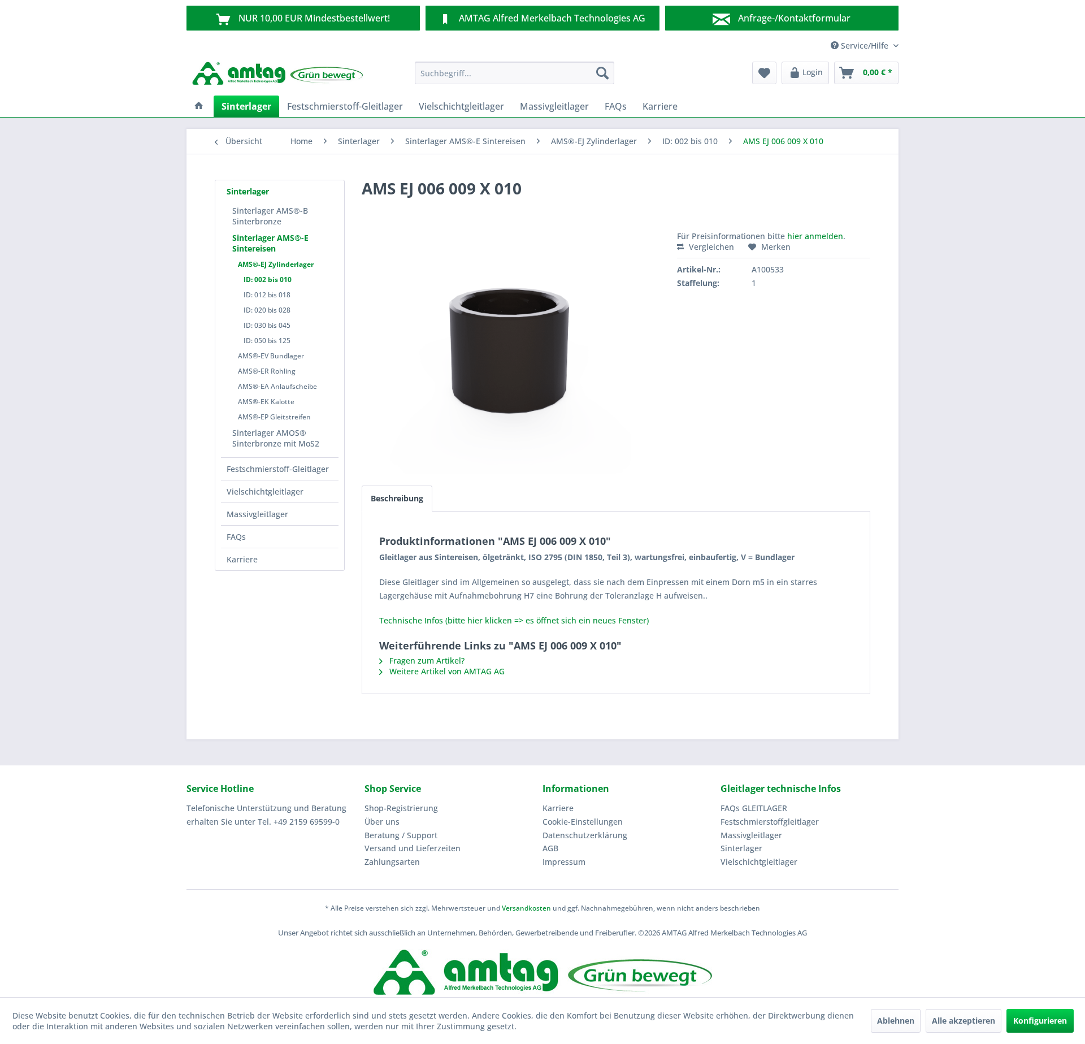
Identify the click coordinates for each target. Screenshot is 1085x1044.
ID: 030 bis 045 (267, 325)
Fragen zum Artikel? (426, 660)
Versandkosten (526, 908)
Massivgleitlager (257, 514)
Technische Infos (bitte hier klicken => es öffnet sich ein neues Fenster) (514, 620)
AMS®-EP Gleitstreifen (274, 417)
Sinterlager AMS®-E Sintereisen (270, 243)
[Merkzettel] (764, 73)
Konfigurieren (1040, 1020)
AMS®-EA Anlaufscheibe (277, 386)
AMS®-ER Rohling (267, 371)
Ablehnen (895, 1020)
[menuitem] (514, 73)
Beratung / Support (400, 835)
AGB (550, 848)
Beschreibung (397, 498)
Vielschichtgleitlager (265, 491)
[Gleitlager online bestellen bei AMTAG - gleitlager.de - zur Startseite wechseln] (277, 76)
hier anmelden (815, 236)
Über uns (382, 821)
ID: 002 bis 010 (268, 279)
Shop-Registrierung (401, 808)
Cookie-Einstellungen (582, 821)
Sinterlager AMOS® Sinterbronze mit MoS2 (275, 438)
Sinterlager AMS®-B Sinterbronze (270, 216)
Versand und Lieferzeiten (412, 848)
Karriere (242, 559)
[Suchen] (602, 73)
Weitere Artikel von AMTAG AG (446, 671)
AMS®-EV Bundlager (271, 356)
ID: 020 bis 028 (267, 310)
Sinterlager (248, 191)
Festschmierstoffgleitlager (770, 821)
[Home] (198, 106)
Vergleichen (710, 246)
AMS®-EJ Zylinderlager (276, 264)
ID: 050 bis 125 (267, 340)
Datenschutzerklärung (584, 835)
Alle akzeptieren (963, 1020)
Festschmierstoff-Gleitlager (278, 468)
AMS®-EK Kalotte (266, 401)
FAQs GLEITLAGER (754, 808)
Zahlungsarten (392, 861)
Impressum (563, 861)
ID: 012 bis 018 (267, 295)
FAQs (236, 536)
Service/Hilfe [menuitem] (865, 45)
